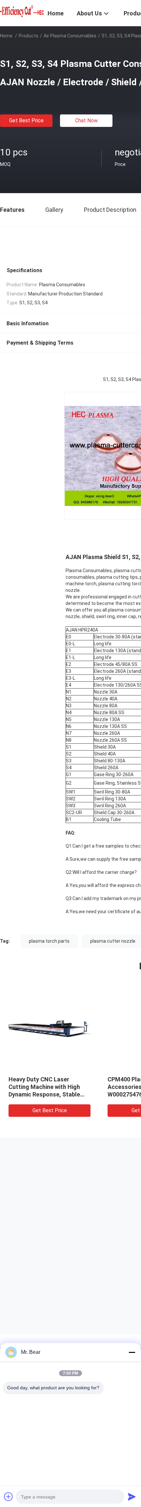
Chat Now (86, 120)
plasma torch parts (49, 941)
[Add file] (8, 1496)
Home (6, 35)
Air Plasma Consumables (70, 35)
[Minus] (132, 1352)
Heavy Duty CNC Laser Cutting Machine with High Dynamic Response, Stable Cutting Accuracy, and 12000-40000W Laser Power (49, 1094)
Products (28, 35)
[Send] (132, 1496)
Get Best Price (26, 120)
